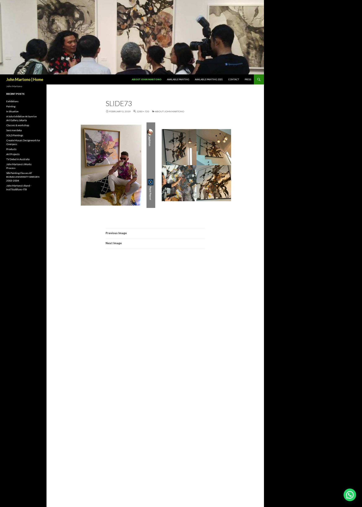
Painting (10, 106)
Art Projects (13, 154)
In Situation (12, 111)
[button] (350, 495)
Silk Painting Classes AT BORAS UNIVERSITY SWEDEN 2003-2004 (22, 176)
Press (248, 79)
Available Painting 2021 (209, 79)
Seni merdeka (14, 130)
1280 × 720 (143, 111)
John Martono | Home (24, 79)
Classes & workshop (17, 125)
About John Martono (147, 79)
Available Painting (178, 79)
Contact (233, 79)
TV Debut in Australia (18, 159)
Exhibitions (12, 101)
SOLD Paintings (14, 135)
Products (11, 149)
